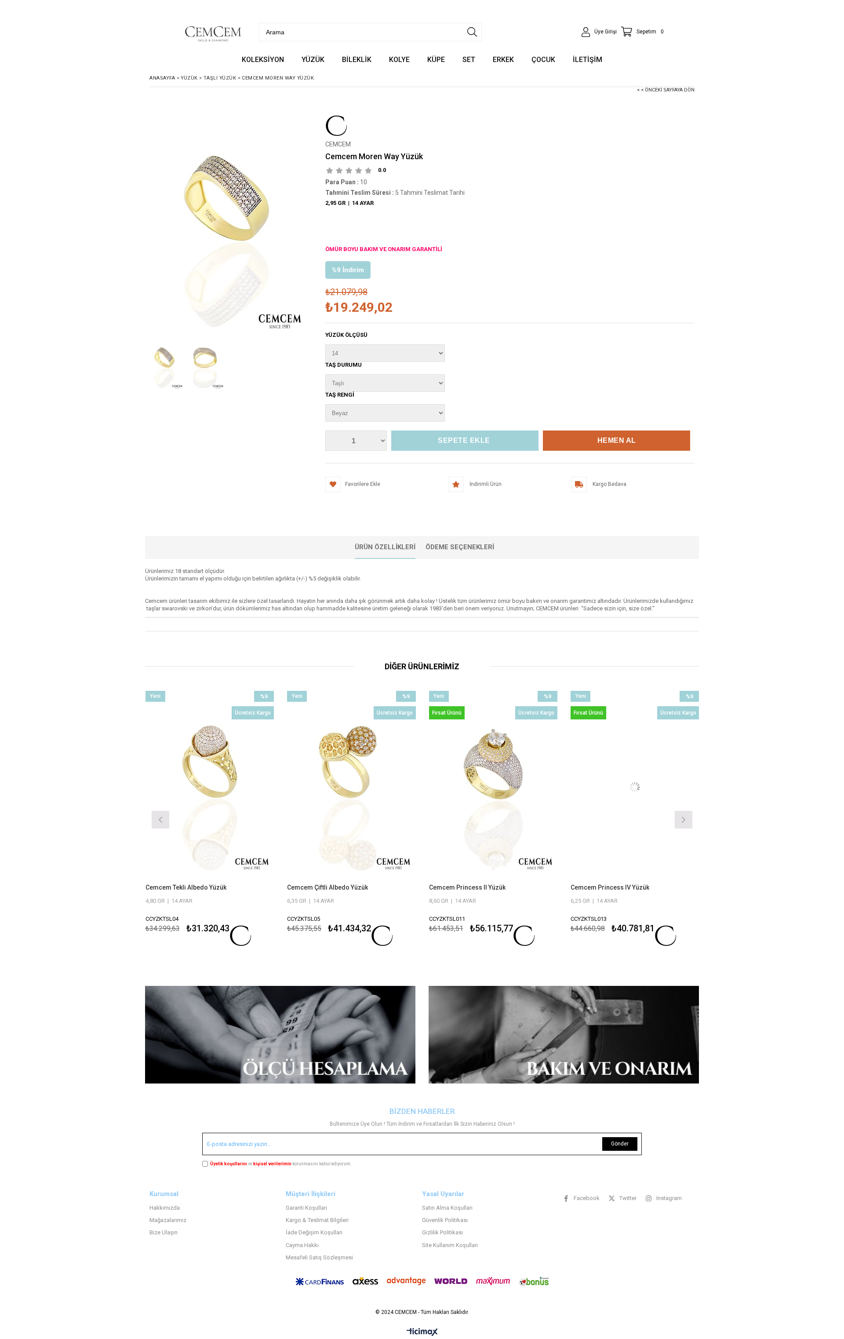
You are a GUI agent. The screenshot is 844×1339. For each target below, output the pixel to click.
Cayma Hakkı (302, 1245)
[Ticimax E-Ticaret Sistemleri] (422, 1332)
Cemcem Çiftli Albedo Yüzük (185, 887)
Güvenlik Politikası (445, 1220)
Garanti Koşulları (306, 1207)
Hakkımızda (164, 1207)
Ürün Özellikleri (385, 547)
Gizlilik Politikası (442, 1232)
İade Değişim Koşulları (314, 1232)
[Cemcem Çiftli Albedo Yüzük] (209, 787)
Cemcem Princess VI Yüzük (610, 887)
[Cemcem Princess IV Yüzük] (493, 787)
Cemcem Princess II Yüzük (325, 887)
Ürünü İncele (240, 818)
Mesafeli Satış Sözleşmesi (319, 1257)
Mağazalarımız (167, 1220)
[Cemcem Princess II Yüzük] (351, 787)
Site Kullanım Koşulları (450, 1245)
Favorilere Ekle (209, 818)
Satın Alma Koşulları (447, 1207)
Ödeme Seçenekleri (460, 547)
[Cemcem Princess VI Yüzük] (635, 787)
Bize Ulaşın (163, 1232)
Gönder (620, 1144)
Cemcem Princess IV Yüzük (468, 887)
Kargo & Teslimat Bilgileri (317, 1220)
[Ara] (472, 32)
